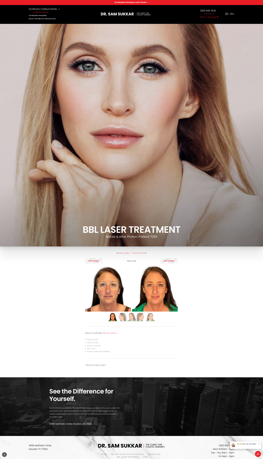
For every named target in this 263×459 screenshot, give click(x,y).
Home (104, 454)
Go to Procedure (138, 253)
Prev (93, 261)
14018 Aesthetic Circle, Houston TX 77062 (40, 447)
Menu (232, 14)
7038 (145, 457)
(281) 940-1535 (208, 10)
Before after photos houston (127, 454)
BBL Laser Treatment (102, 351)
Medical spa (154, 454)
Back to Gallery (124, 253)
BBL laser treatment (110, 333)
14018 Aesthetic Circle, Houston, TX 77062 (70, 423)
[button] (4, 454)
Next (169, 261)
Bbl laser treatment (128, 457)
